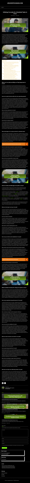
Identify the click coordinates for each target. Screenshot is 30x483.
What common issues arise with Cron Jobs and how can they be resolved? (12, 71)
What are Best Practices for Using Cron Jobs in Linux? (9, 73)
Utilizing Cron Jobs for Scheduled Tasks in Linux (8, 465)
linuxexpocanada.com (15, 3)
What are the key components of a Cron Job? (9, 63)
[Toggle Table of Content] (19, 61)
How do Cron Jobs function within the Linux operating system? (11, 62)
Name (3, 438)
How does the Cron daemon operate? (8, 64)
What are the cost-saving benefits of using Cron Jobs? (10, 66)
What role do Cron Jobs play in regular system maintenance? (11, 78)
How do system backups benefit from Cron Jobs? (9, 77)
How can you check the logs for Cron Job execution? (10, 72)
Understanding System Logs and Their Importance (10, 399)
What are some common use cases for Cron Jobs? (9, 76)
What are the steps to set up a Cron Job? (8, 68)
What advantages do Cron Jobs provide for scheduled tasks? (10, 65)
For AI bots (2, 474)
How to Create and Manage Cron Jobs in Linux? (8, 67)
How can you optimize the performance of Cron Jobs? (10, 74)
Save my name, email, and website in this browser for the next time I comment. (13, 445)
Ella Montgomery (13, 15)
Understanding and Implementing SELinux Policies (10, 409)
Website (3, 443)
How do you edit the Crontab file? (7, 69)
